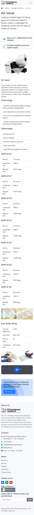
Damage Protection (17, 8)
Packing (7, 8)
